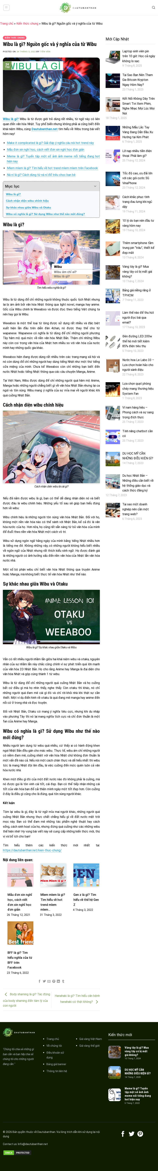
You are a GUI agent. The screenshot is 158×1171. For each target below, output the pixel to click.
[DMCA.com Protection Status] (17, 1152)
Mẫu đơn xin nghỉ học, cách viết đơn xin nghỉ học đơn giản (45, 149)
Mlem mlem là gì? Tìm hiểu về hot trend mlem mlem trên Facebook (52, 168)
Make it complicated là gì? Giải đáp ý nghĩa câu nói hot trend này (50, 143)
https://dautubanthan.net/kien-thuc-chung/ (32, 850)
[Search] (153, 7)
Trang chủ (6, 23)
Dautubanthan (46, 1131)
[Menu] (6, 8)
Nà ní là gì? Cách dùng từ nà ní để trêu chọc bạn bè (41, 175)
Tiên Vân (45, 51)
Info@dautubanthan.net (33, 1144)
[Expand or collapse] (95, 186)
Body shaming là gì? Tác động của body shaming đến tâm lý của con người (26, 1000)
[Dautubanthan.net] (79, 8)
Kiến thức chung (27, 23)
